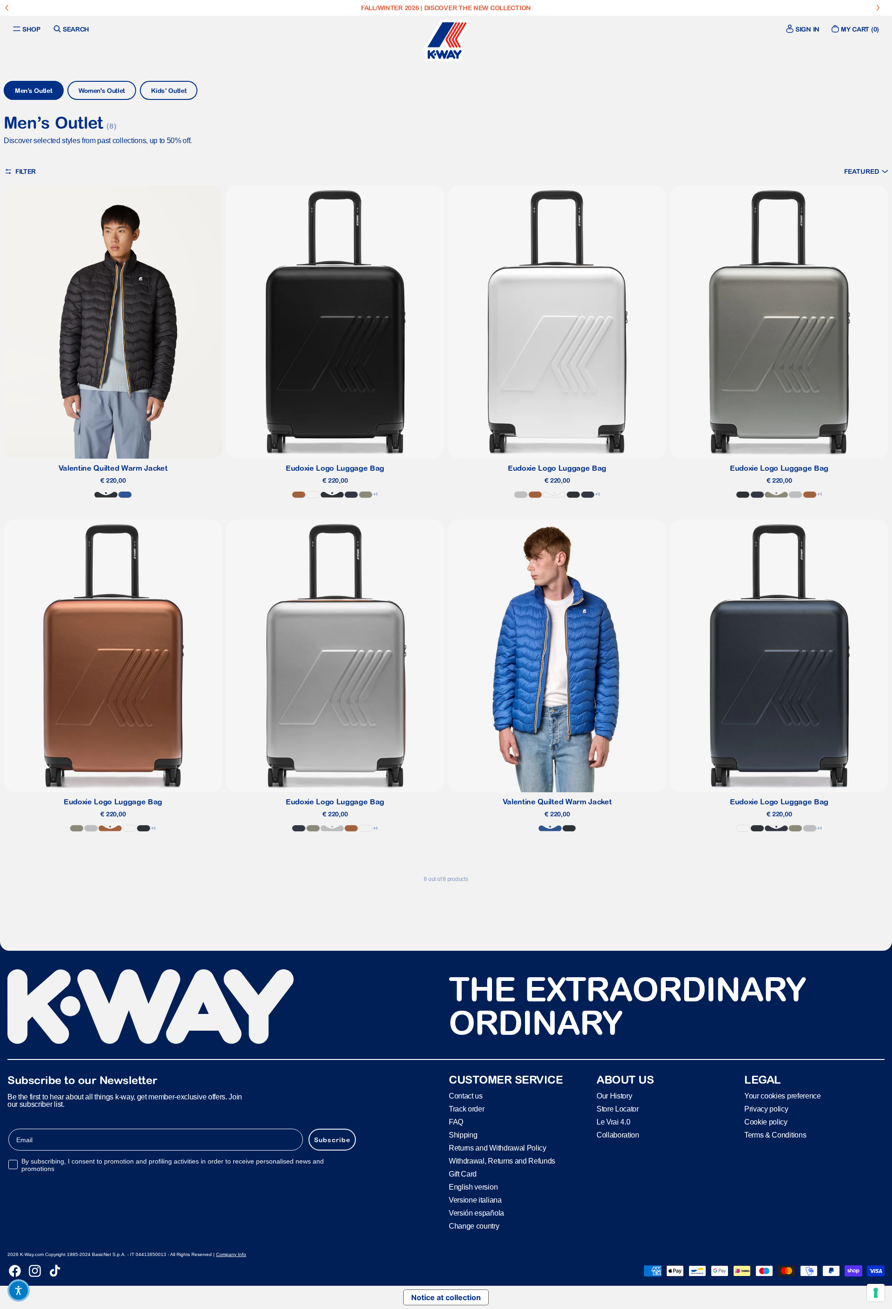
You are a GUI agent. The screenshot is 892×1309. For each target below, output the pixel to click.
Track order (466, 1109)
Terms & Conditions (775, 1135)
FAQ (456, 1122)
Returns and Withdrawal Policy (497, 1148)
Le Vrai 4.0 (613, 1122)
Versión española (476, 1213)
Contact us (466, 1096)
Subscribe (332, 1140)
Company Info (231, 1254)
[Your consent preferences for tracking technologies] (876, 1293)
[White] (313, 494)
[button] (866, 171)
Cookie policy (765, 1122)
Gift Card (463, 1174)
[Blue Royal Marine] (125, 494)
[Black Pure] (106, 494)
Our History (614, 1096)
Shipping (463, 1135)
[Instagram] (34, 1270)
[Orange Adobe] (299, 494)
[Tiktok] (54, 1270)
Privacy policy (766, 1109)
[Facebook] (14, 1270)
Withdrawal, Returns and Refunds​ (502, 1161)
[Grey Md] (521, 494)
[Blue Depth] (351, 494)
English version (473, 1187)
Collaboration (618, 1135)
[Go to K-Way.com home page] (446, 40)
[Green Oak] (366, 494)
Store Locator (618, 1109)
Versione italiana (475, 1200)
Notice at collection (446, 1297)
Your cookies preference (782, 1096)
